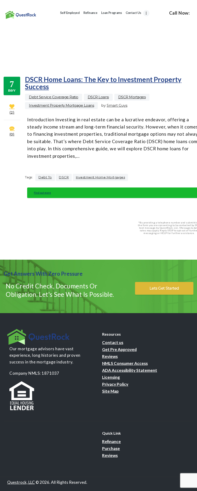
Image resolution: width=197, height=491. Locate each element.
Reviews (110, 356)
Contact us (112, 342)
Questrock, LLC (21, 482)
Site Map (110, 391)
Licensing (111, 377)
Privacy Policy (115, 384)
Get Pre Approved (119, 349)
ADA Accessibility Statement (129, 370)
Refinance (111, 441)
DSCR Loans (98, 97)
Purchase (111, 448)
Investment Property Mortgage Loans (61, 105)
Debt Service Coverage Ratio (53, 97)
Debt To (45, 177)
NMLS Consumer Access (125, 363)
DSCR (64, 177)
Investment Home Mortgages (100, 177)
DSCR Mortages (132, 97)
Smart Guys (117, 105)
